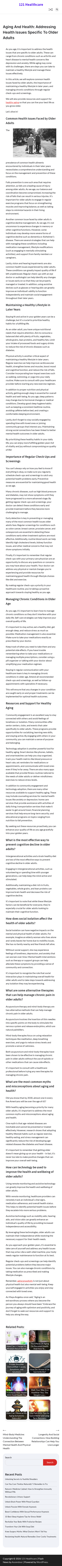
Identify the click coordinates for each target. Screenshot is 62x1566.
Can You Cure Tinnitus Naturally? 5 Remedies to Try (26, 1484)
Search (8, 1457)
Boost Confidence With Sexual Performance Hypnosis (27, 1512)
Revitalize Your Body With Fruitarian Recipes (23, 1522)
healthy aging (12, 102)
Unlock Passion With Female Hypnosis (20, 1507)
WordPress (42, 1562)
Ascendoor (17, 1562)
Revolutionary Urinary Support (17, 1497)
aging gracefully (25, 1280)
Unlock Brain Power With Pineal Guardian (22, 1502)
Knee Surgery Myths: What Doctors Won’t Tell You (26, 1531)
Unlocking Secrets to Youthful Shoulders (21, 1479)
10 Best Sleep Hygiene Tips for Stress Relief (23, 1516)
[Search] (57, 9)
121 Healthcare (31, 4)
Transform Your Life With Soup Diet (19, 1526)
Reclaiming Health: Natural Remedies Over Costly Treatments (30, 1536)
